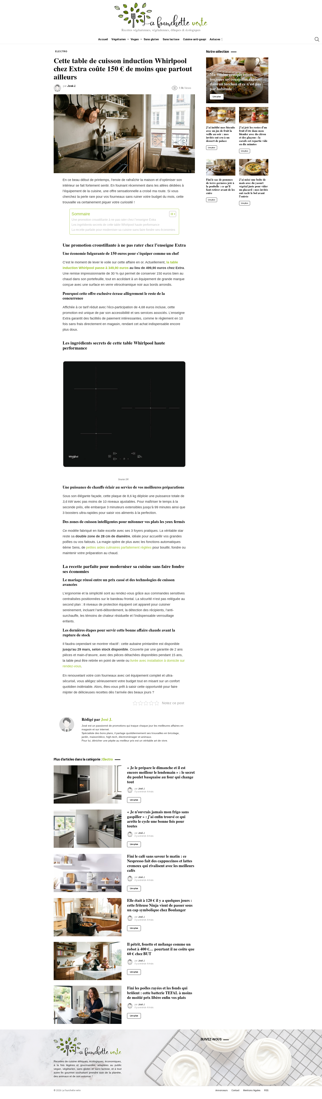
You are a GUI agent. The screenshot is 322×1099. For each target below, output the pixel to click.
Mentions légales (252, 1090)
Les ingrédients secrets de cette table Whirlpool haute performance (116, 224)
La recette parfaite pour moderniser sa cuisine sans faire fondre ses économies (123, 229)
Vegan (135, 39)
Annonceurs (221, 1090)
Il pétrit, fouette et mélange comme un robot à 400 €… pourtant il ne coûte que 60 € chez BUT (160, 948)
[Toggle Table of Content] (170, 214)
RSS (266, 1090)
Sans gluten (151, 39)
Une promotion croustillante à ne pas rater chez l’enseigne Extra (114, 219)
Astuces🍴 (217, 39)
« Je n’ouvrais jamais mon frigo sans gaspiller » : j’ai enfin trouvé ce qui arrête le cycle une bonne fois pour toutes (158, 819)
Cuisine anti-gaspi (194, 39)
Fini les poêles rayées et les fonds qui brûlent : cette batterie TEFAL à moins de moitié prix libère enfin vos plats (159, 992)
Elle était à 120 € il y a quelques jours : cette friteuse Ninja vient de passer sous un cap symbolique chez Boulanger (159, 905)
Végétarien (118, 39)
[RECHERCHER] (317, 39)
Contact (235, 1090)
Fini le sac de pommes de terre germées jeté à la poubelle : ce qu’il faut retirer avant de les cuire (220, 186)
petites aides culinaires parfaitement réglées (118, 547)
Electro (107, 759)
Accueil (103, 39)
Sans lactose (171, 39)
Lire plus (134, 800)
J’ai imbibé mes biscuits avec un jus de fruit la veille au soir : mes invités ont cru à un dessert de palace (220, 134)
